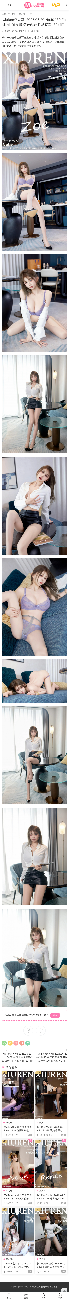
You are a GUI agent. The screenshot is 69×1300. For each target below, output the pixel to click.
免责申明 (45, 1286)
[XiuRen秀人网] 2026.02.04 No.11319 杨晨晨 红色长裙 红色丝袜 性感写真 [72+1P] (17, 1129)
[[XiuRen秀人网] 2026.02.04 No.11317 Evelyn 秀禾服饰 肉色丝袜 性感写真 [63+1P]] (18, 1164)
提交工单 (54, 1286)
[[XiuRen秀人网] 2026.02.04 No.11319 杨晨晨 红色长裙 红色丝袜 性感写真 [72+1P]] (18, 1095)
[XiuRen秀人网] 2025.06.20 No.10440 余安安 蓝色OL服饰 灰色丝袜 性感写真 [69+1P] (51, 1057)
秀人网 (25, 31)
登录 (55, 1015)
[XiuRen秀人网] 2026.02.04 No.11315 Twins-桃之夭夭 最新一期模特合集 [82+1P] (17, 1265)
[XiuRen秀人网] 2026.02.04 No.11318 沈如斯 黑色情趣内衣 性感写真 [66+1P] (51, 1129)
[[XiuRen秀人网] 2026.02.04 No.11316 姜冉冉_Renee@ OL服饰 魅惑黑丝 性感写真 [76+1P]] (51, 1164)
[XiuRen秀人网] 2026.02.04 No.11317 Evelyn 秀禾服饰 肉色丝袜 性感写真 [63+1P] (17, 1197)
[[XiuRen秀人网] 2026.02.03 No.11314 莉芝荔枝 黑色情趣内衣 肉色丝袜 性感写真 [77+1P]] (51, 1232)
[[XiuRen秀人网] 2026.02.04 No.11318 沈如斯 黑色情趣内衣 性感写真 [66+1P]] (51, 1095)
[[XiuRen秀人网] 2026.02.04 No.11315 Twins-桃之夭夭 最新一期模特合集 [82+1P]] (18, 1232)
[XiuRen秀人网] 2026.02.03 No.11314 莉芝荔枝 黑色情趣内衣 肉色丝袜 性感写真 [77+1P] (51, 1265)
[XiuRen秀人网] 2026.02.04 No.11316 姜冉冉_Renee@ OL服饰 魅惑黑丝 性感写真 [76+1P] (51, 1197)
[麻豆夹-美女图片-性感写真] (34, 5)
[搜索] (9, 5)
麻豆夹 (37, 1286)
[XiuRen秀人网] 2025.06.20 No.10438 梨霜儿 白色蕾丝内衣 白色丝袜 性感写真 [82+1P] (17, 1057)
